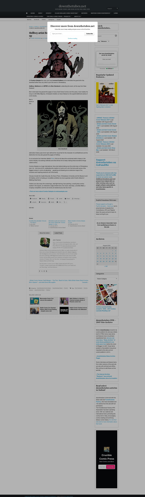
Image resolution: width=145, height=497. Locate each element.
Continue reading (72, 38)
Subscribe (89, 34)
